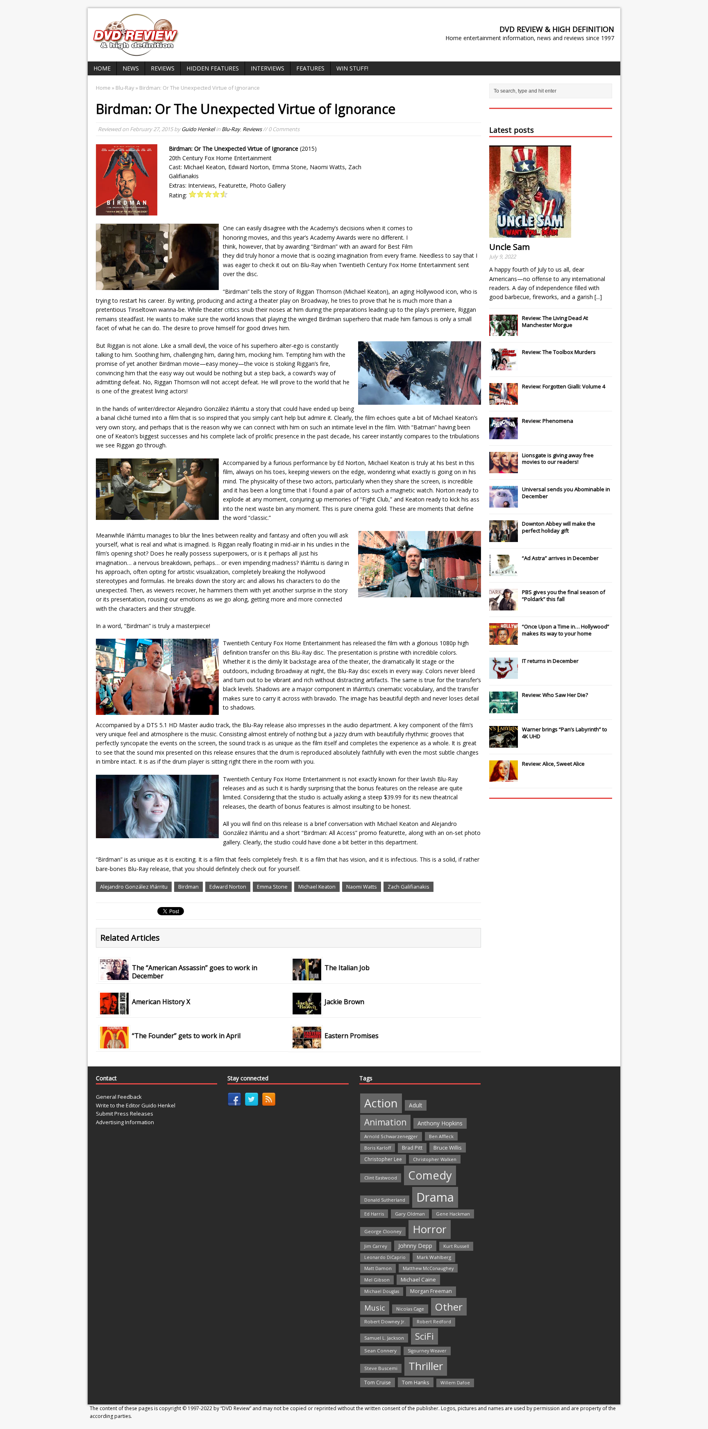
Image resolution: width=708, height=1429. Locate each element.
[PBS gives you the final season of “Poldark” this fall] (503, 606)
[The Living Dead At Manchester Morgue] (503, 332)
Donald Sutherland (384, 1200)
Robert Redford (434, 1322)
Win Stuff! (352, 68)
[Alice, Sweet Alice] (503, 777)
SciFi (424, 1336)
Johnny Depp (415, 1246)
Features (310, 68)
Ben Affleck (441, 1136)
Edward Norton (227, 886)
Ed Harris (374, 1214)
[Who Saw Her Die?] (503, 708)
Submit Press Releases (124, 1113)
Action (381, 1103)
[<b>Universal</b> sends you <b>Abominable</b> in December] (503, 503)
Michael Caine (418, 1279)
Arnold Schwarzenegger (391, 1136)
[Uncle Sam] (530, 233)
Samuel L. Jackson (384, 1338)
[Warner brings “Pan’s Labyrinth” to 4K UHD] (503, 743)
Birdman (188, 886)
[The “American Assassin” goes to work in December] (114, 975)
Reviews (163, 68)
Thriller (425, 1366)
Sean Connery (380, 1350)
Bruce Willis (447, 1147)
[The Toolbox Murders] (503, 366)
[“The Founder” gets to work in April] (114, 1044)
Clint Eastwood (380, 1178)
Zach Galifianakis (408, 886)
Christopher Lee (383, 1159)
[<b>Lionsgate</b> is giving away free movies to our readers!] (503, 468)
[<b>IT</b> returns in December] (503, 674)
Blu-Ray (231, 129)
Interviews (267, 68)
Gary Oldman (410, 1214)
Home (102, 68)
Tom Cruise (377, 1382)
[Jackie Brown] (307, 1010)
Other (449, 1306)
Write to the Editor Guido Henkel (135, 1105)
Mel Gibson (377, 1280)
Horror (430, 1229)
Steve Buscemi (380, 1368)
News (131, 68)
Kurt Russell (456, 1246)
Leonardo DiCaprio (385, 1257)
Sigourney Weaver (427, 1351)
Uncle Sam (509, 246)
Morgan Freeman (431, 1291)
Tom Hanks (415, 1382)
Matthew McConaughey (428, 1268)
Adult (415, 1105)
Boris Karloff (377, 1148)
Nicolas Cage (410, 1309)
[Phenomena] (503, 434)
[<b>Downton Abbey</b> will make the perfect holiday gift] (503, 537)
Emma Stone (272, 886)
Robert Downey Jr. (385, 1321)
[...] (598, 297)
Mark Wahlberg (434, 1257)
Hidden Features (212, 68)
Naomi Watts (361, 886)
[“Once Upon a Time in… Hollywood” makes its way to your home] (503, 640)
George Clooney (383, 1231)
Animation (385, 1122)
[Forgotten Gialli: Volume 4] (503, 400)
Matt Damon (378, 1268)
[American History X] (114, 1010)
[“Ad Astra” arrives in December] (503, 571)
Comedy (430, 1175)
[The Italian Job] (307, 975)
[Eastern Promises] (307, 1044)
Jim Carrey (375, 1246)
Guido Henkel (198, 129)
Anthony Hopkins (440, 1123)
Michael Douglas (381, 1291)
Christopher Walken (434, 1159)
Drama (435, 1197)
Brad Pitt (412, 1147)
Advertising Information (125, 1122)
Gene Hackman (453, 1214)
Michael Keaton (317, 886)
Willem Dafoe (455, 1383)
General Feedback (119, 1096)
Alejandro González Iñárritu (134, 886)
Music (374, 1308)
